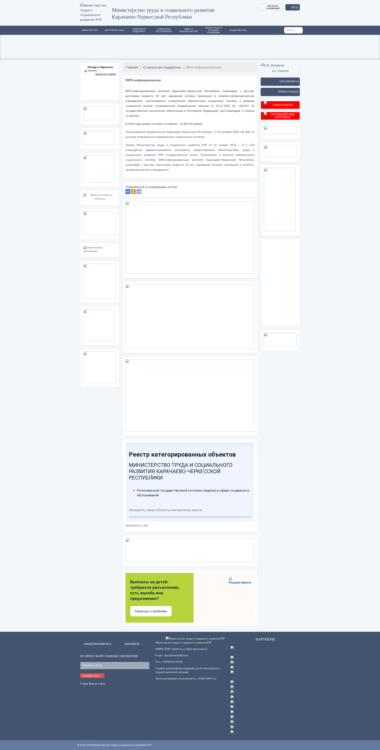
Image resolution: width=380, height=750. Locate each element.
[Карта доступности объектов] (99, 196)
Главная (131, 67)
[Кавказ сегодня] (242, 668)
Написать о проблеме (151, 611)
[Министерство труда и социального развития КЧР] (96, 12)
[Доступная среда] (243, 657)
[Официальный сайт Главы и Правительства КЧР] (265, 682)
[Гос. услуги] (240, 663)
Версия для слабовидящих (273, 7)
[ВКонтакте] (127, 191)
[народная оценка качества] (250, 702)
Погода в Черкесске (100, 67)
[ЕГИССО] (239, 722)
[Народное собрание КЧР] (249, 692)
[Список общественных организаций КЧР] (99, 249)
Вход (294, 7)
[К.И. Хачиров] (272, 65)
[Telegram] (139, 191)
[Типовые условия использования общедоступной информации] (265, 675)
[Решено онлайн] (243, 707)
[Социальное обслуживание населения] (280, 150)
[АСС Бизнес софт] (244, 697)
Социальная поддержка (162, 67)
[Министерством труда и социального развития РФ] (265, 650)
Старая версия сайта (92, 683)
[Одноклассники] (133, 191)
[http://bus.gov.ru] (242, 712)
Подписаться (91, 675)
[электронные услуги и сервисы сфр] (256, 717)
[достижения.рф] (242, 732)
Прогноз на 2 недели (105, 74)
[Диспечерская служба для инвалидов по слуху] (99, 222)
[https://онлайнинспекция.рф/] (251, 727)
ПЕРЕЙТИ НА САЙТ (136, 525)
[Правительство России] (248, 687)
